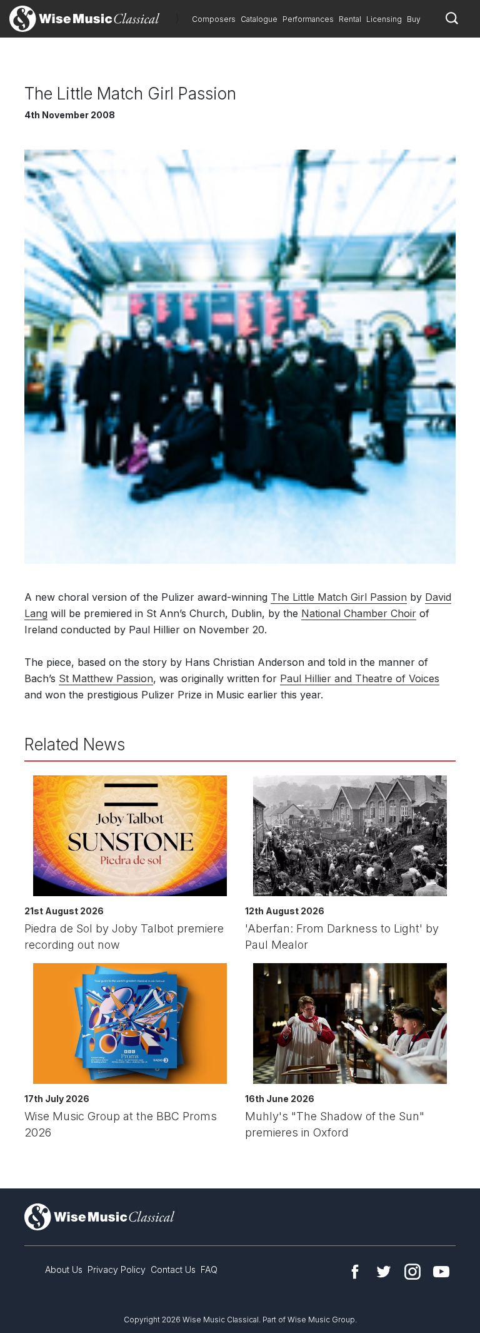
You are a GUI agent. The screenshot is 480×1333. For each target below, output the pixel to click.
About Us (63, 1269)
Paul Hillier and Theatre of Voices (359, 678)
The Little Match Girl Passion (339, 597)
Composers (214, 19)
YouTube (441, 1272)
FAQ (209, 1269)
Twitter (384, 1272)
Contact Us (173, 1269)
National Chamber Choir (358, 613)
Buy (414, 19)
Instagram (412, 1272)
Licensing (384, 19)
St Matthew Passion (106, 678)
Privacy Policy (117, 1269)
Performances (308, 19)
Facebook (355, 1272)
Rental (350, 19)
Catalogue (259, 19)
